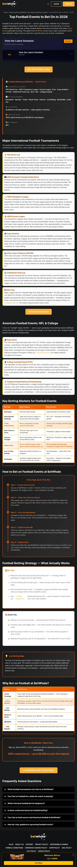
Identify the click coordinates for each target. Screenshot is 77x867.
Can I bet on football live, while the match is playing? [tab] (30, 796)
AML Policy (67, 848)
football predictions (11, 303)
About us (19, 844)
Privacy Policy (41, 844)
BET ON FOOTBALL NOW (38, 69)
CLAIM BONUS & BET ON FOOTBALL (38, 770)
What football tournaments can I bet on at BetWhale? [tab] (30, 789)
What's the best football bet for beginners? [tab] (26, 803)
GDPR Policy (54, 848)
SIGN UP (68, 4)
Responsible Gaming (59, 844)
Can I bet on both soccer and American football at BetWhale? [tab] (34, 817)
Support (29, 844)
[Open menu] (48, 4)
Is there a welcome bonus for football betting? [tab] (27, 810)
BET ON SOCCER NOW (38, 312)
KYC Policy (31, 851)
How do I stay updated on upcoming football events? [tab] (30, 824)
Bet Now (68, 41)
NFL (15, 330)
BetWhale (39, 31)
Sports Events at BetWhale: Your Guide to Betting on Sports (28, 12)
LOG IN (56, 4)
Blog (11, 844)
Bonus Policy (44, 851)
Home (6, 12)
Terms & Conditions (14, 848)
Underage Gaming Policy (36, 848)
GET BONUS (38, 863)
